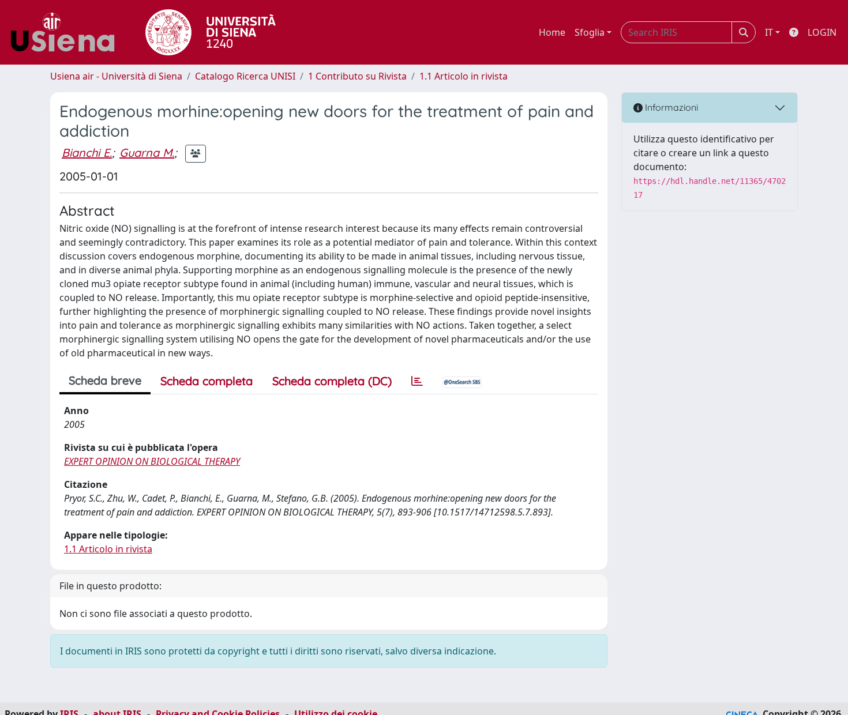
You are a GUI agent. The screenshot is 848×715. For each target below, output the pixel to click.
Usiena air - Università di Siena (116, 76)
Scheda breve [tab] (105, 380)
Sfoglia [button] (590, 32)
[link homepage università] (210, 32)
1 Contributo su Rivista (357, 76)
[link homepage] (67, 32)
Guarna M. (146, 152)
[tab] (417, 381)
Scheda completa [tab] (206, 381)
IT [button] (769, 32)
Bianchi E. (87, 152)
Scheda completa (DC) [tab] (332, 381)
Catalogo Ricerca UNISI (245, 76)
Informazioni (670, 107)
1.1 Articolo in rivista (463, 76)
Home (552, 32)
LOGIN (822, 32)
